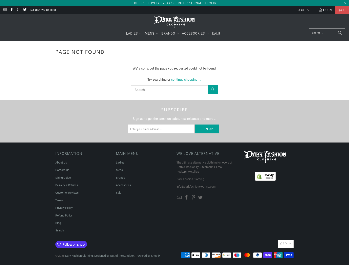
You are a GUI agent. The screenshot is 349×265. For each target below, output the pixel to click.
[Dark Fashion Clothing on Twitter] (24, 10)
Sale (118, 192)
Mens (119, 170)
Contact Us (62, 170)
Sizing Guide (63, 177)
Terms (59, 200)
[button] (134, 34)
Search (59, 230)
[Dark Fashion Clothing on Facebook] (11, 10)
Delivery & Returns (66, 185)
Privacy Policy (64, 207)
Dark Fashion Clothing (79, 255)
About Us (61, 162)
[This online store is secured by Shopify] (265, 175)
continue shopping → (186, 79)
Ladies (120, 162)
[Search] (340, 33)
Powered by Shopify (148, 255)
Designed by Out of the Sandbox (114, 255)
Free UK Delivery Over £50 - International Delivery (174, 3)
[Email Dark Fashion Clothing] (5, 10)
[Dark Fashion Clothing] (174, 22)
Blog (58, 223)
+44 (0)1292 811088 (42, 10)
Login (327, 10)
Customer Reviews (67, 192)
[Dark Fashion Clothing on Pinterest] (18, 10)
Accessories (123, 185)
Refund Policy (64, 215)
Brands (120, 177)
